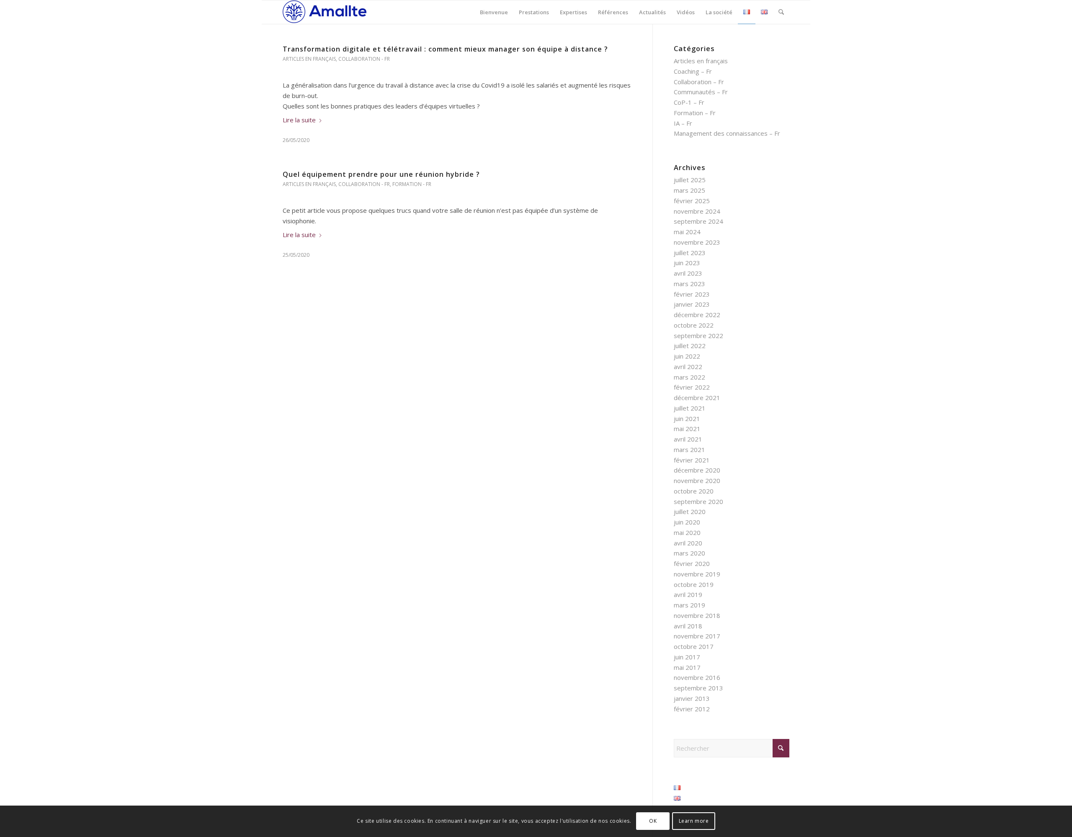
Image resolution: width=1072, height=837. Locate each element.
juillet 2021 (690, 408)
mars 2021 (689, 449)
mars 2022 (689, 377)
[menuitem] (493, 12)
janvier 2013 (692, 698)
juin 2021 (687, 418)
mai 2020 (687, 532)
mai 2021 (687, 428)
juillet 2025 (690, 180)
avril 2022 (688, 366)
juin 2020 (687, 522)
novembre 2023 (697, 242)
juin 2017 (687, 657)
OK (653, 820)
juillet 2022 (690, 345)
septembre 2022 (698, 335)
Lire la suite (299, 120)
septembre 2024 (698, 221)
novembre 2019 (697, 574)
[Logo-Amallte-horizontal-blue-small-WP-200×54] (324, 12)
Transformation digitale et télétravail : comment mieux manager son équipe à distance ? (445, 49)
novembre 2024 (697, 211)
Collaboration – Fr (699, 82)
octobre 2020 (694, 491)
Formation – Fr (695, 112)
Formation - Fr (411, 184)
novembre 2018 (697, 615)
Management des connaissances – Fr (727, 133)
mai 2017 (687, 667)
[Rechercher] (781, 12)
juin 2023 (687, 262)
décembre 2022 (697, 314)
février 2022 (692, 387)
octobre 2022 (694, 325)
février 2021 (692, 460)
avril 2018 (688, 626)
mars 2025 (689, 190)
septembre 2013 (698, 688)
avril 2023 (688, 273)
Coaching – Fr (693, 71)
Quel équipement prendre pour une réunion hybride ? (381, 174)
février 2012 (692, 709)
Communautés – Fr (701, 92)
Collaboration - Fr (364, 58)
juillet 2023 (690, 252)
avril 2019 (688, 594)
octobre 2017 (694, 646)
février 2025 (692, 200)
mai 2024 (687, 231)
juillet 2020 (690, 511)
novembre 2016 (697, 677)
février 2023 (692, 294)
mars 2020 (689, 553)
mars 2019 (689, 605)
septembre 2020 (698, 501)
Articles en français (309, 58)
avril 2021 (688, 439)
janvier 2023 (692, 304)
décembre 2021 (697, 397)
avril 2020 (688, 543)
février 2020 (692, 563)
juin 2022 (687, 356)
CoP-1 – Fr (689, 102)
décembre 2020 (697, 470)
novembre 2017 (697, 636)
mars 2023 (689, 283)
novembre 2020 (697, 480)
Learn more (694, 820)
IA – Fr (683, 123)
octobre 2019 (694, 584)
